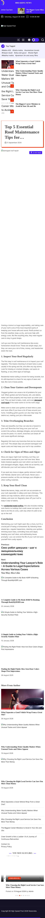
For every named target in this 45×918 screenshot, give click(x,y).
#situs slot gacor (20, 53)
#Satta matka (18, 50)
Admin (26, 891)
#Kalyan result (7, 53)
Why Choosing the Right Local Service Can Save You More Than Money (29, 92)
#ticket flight (33, 53)
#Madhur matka (8, 55)
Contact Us (5, 844)
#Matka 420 (6, 50)
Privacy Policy (6, 846)
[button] (5, 878)
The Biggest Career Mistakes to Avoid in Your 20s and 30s (28, 105)
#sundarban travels (31, 50)
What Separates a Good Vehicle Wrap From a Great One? (28, 62)
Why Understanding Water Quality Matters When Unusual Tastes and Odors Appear (29, 73)
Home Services (10, 878)
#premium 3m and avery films (26, 55)
